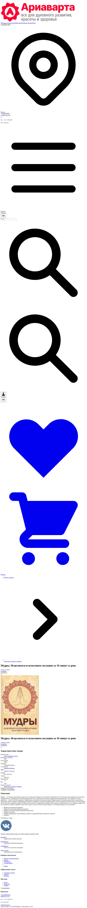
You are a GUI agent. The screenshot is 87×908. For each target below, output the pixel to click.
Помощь (6, 876)
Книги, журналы (9, 577)
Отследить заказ (5, 24)
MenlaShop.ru (4, 841)
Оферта (6, 885)
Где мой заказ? (8, 863)
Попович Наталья (9, 768)
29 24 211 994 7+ (5, 115)
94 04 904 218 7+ (5, 895)
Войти (6, 866)
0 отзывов (3, 671)
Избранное (7, 861)
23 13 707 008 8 (5, 896)
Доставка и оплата (6, 23)
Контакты (19, 23)
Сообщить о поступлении (7, 789)
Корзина (3, 574)
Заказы (6, 860)
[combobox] (8, 219)
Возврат (6, 874)
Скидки (13, 23)
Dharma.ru (3, 837)
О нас (5, 882)
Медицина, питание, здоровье (12, 661)
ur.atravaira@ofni (5, 905)
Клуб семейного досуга (11, 756)
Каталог (3, 213)
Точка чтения (4, 850)
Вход (34, 23)
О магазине (29, 23)
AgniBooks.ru (4, 846)
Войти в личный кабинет (11, 858)
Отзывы (24, 23)
